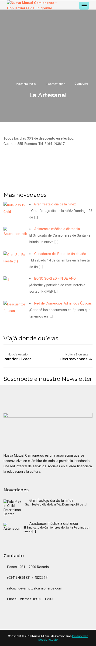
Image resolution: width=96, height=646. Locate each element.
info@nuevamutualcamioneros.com (34, 588)
